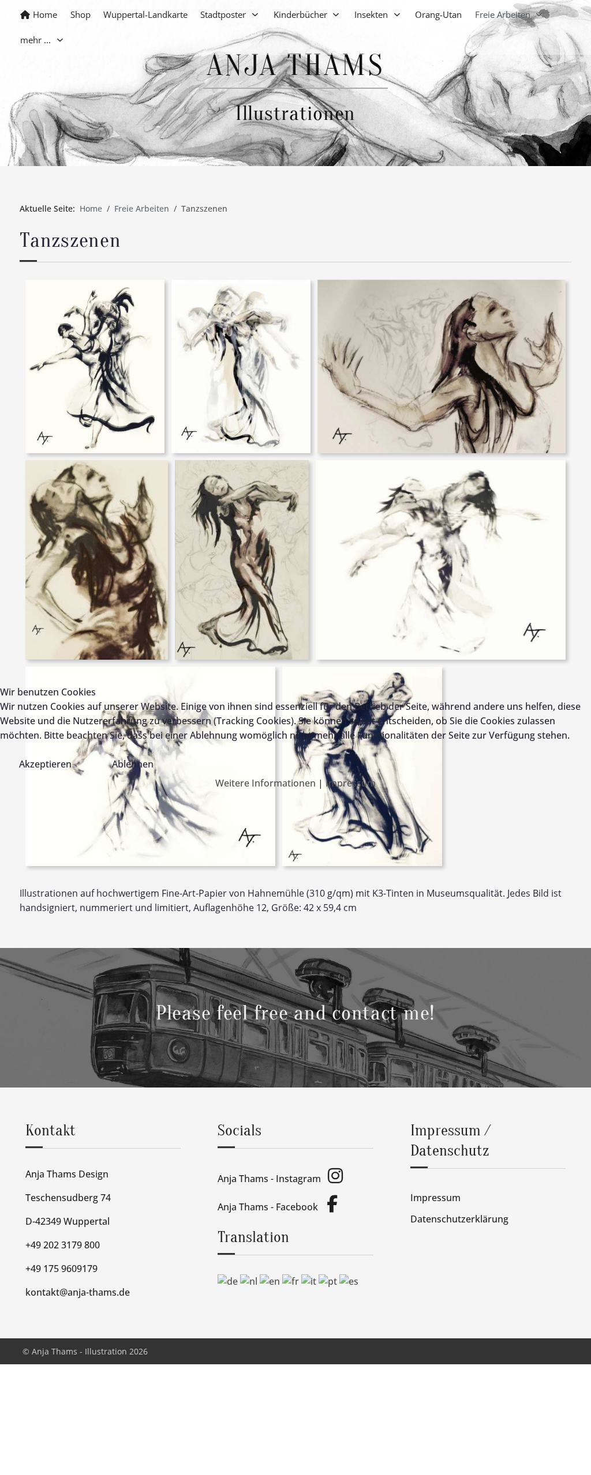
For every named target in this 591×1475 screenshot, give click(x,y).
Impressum (351, 783)
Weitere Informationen (265, 783)
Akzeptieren (45, 764)
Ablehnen (133, 764)
